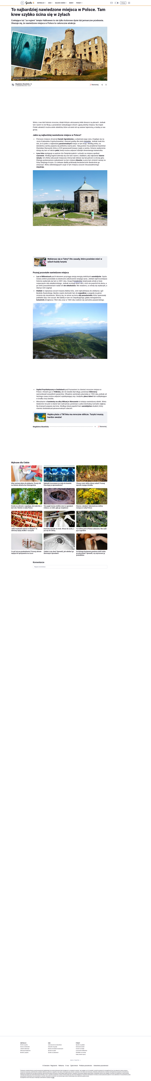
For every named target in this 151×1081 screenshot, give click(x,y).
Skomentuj (95, 85)
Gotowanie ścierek (80, 1046)
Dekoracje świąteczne (25, 1050)
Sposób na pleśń (52, 1050)
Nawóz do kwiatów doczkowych (55, 1048)
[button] (116, 3)
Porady (78, 3)
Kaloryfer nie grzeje (52, 1046)
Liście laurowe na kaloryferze (55, 1044)
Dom (49, 3)
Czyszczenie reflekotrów (81, 1050)
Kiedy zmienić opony (81, 1054)
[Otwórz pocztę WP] (111, 2)
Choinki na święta (80, 1048)
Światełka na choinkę (81, 1052)
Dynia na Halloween (25, 1046)
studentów (78, 281)
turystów (87, 141)
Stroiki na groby (24, 1044)
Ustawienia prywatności (100, 1065)
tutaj (53, 1077)
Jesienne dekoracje (24, 1048)
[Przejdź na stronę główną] (22, 4)
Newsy (71, 3)
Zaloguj (123, 3)
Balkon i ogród (60, 3)
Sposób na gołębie (80, 1044)
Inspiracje (40, 3)
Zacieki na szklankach (53, 1052)
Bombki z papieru (24, 1052)
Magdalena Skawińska (22, 84)
